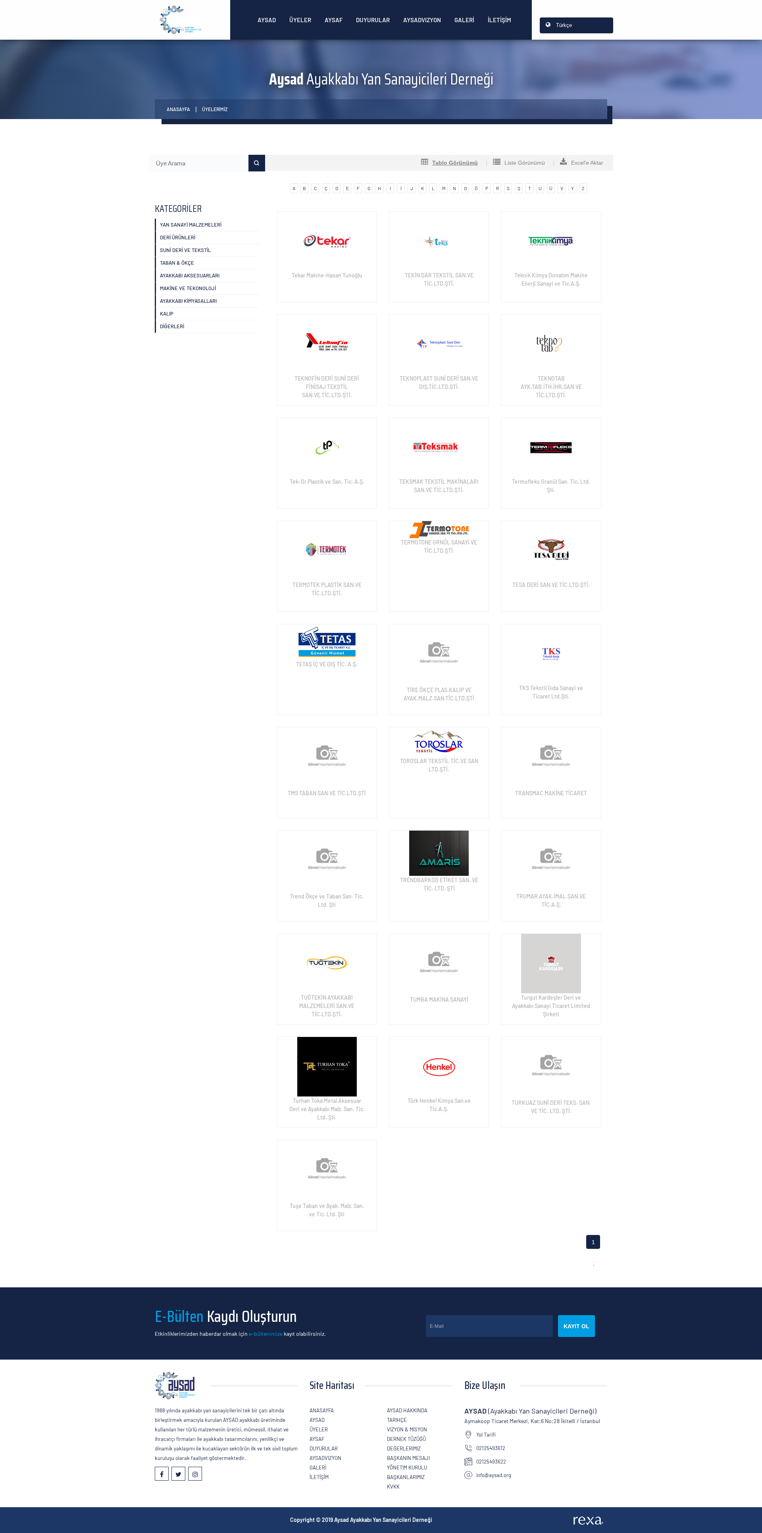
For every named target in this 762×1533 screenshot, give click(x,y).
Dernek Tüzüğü (406, 1439)
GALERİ (464, 19)
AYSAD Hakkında (407, 1410)
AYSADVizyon (422, 19)
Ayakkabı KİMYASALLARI (188, 301)
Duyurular (373, 19)
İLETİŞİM (499, 19)
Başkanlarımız (406, 1477)
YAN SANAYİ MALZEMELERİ (190, 224)
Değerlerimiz (404, 1448)
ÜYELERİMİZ (215, 109)
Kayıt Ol (576, 1326)
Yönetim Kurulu (407, 1467)
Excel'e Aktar (587, 163)
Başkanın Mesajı (408, 1458)
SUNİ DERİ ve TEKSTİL (185, 250)
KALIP (166, 313)
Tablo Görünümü (455, 163)
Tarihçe (397, 1420)
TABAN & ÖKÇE (177, 263)
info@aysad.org (493, 1475)
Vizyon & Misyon (407, 1429)
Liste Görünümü (524, 163)
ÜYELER (300, 19)
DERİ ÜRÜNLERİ (177, 237)
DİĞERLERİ (172, 326)
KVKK (393, 1486)
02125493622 (491, 1461)
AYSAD (267, 19)
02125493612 (490, 1448)
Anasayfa (178, 109)
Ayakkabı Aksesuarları (189, 275)
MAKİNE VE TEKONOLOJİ (188, 288)
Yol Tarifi (486, 1434)
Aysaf (334, 19)
